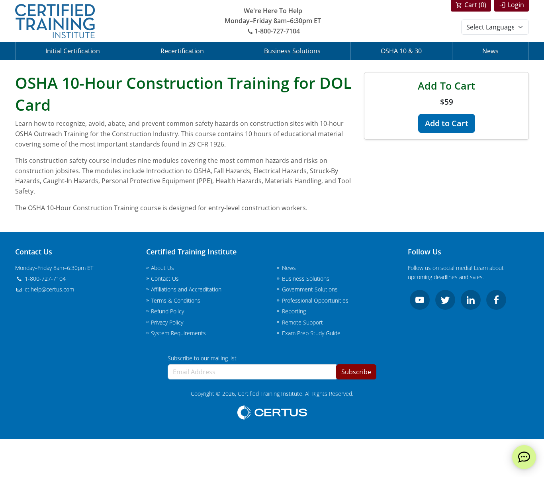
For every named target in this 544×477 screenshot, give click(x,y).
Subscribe (356, 372)
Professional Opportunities (315, 300)
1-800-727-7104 (277, 31)
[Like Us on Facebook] (496, 300)
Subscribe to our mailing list (202, 358)
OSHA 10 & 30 (401, 51)
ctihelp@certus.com (48, 289)
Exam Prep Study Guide (311, 333)
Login (516, 4)
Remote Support (302, 322)
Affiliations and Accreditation (186, 289)
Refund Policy (167, 311)
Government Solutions (310, 289)
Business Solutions (292, 51)
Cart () (475, 4)
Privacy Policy (167, 322)
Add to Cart (446, 123)
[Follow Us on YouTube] (420, 300)
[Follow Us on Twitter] (445, 300)
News (490, 51)
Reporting (294, 311)
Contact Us (165, 278)
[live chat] (524, 457)
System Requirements (178, 333)
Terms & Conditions (175, 300)
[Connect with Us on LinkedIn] (471, 300)
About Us (162, 268)
